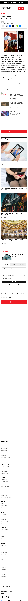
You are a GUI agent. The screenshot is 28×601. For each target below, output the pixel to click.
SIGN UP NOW (14, 302)
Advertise (3, 534)
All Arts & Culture (5, 466)
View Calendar (4, 479)
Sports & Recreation (6, 559)
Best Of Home (4, 545)
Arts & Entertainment (6, 547)
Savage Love (4, 473)
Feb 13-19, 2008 (16, 89)
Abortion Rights (5, 446)
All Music (3, 514)
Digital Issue (4, 460)
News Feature (4, 455)
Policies (3, 538)
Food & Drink (4, 550)
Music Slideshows (5, 523)
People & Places (5, 552)
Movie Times (4, 505)
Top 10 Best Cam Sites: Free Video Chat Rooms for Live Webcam (14, 162)
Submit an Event (5, 486)
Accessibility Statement (6, 594)
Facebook (3, 576)
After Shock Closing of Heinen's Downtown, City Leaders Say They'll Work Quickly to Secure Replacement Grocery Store (13, 241)
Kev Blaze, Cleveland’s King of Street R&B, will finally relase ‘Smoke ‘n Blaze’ (16, 94)
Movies (3, 503)
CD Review (9, 120)
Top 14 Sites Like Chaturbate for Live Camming (14, 188)
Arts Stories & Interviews (7, 469)
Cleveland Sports (5, 453)
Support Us (21, 8)
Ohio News (4, 450)
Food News (4, 495)
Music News (4, 517)
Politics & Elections (5, 457)
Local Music (4, 519)
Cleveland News (5, 448)
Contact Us (4, 532)
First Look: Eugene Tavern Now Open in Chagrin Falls (11, 214)
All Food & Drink (5, 493)
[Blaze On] (5, 113)
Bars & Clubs (4, 554)
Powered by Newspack (6, 591)
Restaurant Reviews (6, 497)
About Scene (4, 529)
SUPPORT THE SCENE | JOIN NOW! (14, 2)
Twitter (3, 574)
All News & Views (5, 443)
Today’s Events (4, 481)
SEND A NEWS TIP (14, 131)
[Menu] (25, 8)
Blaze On (12, 111)
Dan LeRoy (7, 21)
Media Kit (3, 536)
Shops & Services (5, 557)
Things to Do (4, 471)
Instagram (3, 572)
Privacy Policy (4, 593)
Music (3, 13)
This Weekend (4, 484)
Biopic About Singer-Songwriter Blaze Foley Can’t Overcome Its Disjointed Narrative (16, 104)
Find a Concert (4, 521)
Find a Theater (4, 508)
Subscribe (3, 567)
